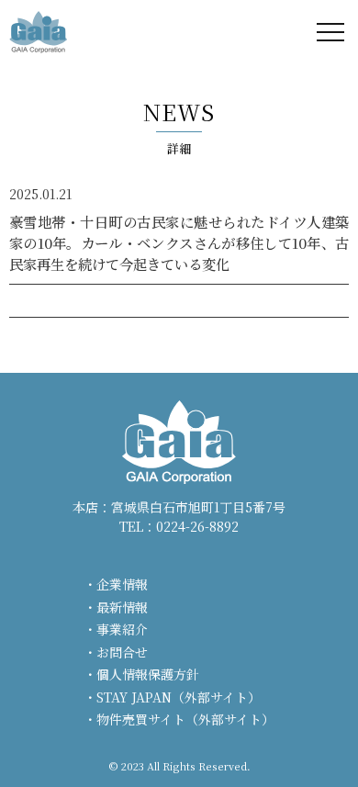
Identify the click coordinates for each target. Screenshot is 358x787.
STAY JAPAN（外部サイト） (178, 697)
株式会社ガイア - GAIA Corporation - (38, 32)
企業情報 (122, 584)
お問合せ (122, 652)
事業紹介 (122, 629)
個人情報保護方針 (147, 674)
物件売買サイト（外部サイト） (185, 719)
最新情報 (122, 607)
